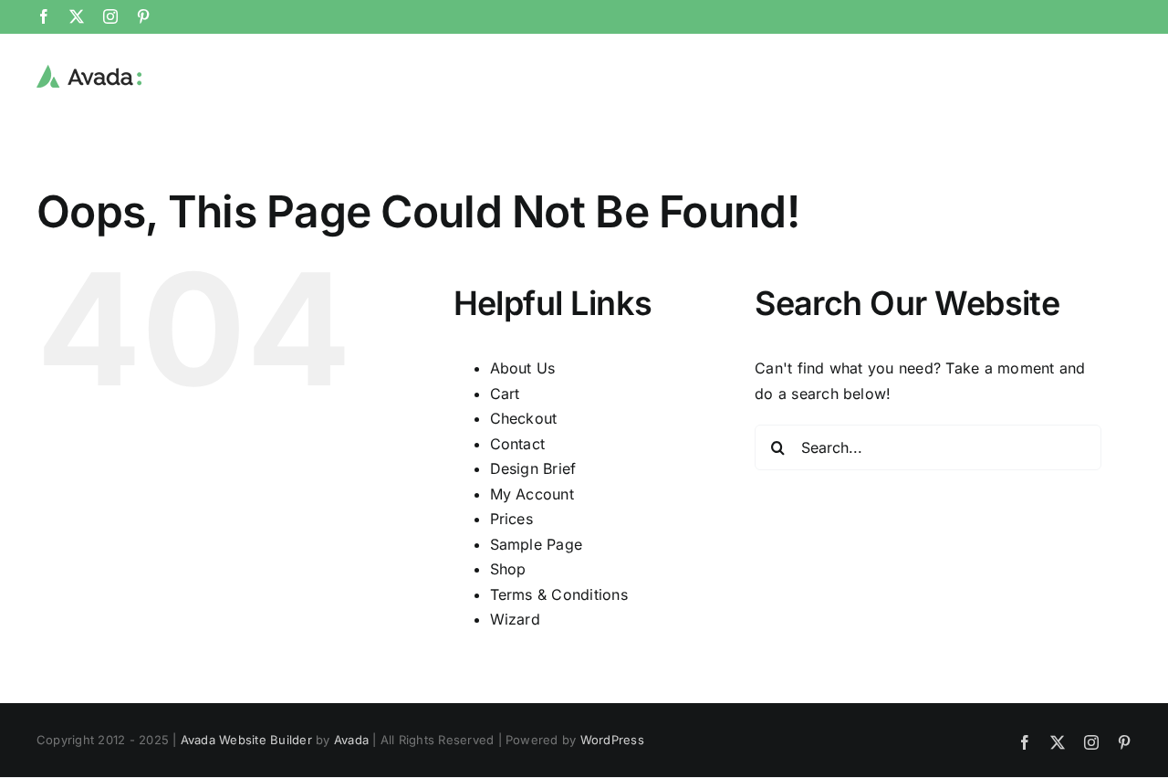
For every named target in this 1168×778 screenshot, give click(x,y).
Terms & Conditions (559, 594)
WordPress (612, 739)
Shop (508, 569)
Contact (518, 444)
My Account (532, 494)
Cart (505, 393)
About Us (523, 368)
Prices (511, 519)
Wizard (515, 619)
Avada (351, 739)
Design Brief (533, 468)
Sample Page (536, 544)
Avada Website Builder (246, 739)
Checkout (524, 418)
